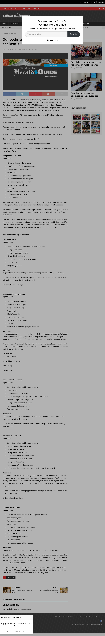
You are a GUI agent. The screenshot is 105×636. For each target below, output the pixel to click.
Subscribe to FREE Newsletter (16, 632)
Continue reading (52, 40)
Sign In (93, 2)
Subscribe (74, 34)
